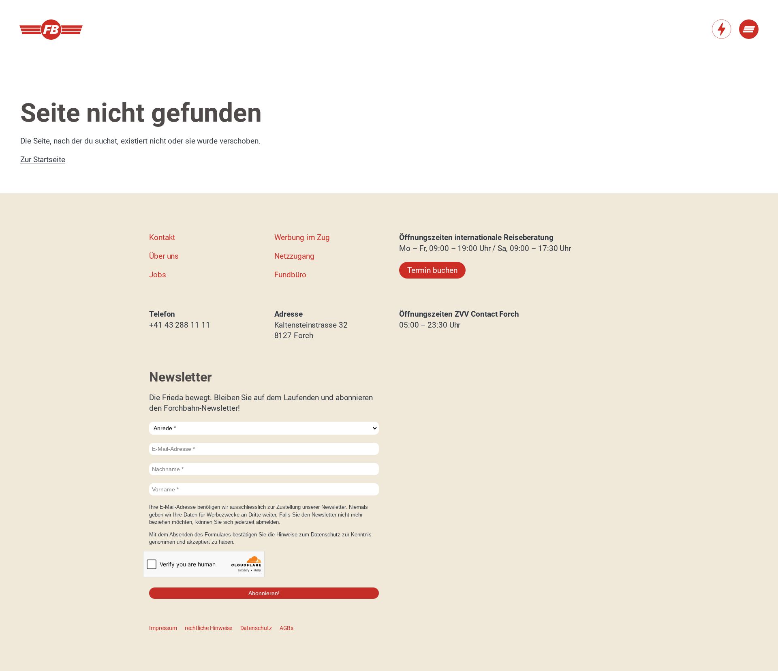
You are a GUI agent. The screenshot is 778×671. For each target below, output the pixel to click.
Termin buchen (432, 270)
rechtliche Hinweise (208, 628)
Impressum (163, 628)
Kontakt (162, 237)
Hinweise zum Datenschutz (309, 535)
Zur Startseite (42, 159)
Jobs (157, 274)
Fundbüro (290, 274)
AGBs (287, 628)
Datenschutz (256, 628)
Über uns (164, 256)
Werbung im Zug (302, 237)
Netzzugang (294, 256)
